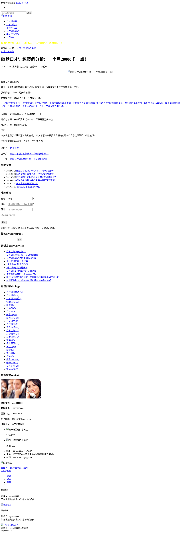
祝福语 (11, 347)
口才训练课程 (29, 48)
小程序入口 (11, 28)
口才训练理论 (14, 298)
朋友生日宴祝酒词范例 (27, 183)
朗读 (10, 350)
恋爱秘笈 (12, 337)
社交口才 (12, 321)
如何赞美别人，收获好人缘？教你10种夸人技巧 (28, 280)
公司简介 (10, 37)
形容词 (11, 314)
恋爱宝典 (12, 330)
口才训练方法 (12, 31)
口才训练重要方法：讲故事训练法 (22, 255)
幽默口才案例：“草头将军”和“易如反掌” (35, 171)
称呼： (4, 199)
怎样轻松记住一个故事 (17, 261)
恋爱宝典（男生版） (16, 251)
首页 (19, 48)
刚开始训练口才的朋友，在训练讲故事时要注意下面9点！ (33, 277)
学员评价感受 (12, 34)
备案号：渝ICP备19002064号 (14, 468)
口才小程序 (11, 24)
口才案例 (12, 366)
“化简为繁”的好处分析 (16, 267)
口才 (10, 311)
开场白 (11, 308)
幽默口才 (12, 359)
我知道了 (7, 505)
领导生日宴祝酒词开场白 (28, 187)
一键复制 (10, 525)
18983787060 (22, 3)
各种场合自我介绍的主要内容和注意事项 (35, 180)
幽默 (10, 305)
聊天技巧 (12, 318)
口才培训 (12, 324)
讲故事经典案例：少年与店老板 (21, 274)
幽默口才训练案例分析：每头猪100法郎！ (30, 159)
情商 (10, 353)
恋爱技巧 (12, 327)
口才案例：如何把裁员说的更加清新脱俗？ (36, 177)
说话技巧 (12, 302)
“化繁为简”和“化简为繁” (17, 264)
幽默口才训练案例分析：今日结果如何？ (29, 154)
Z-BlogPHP (6, 470)
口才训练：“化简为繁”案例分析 (21, 271)
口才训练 (14, 148)
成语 (10, 356)
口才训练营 (11, 21)
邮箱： (4, 204)
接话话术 (12, 369)
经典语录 (12, 343)
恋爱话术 (12, 334)
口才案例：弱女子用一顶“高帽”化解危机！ (36, 174)
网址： (4, 209)
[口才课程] (6, 16)
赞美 (10, 340)
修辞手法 (12, 363)
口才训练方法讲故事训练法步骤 (21, 258)
